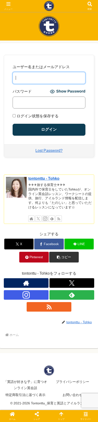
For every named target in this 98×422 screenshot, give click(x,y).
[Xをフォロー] (38, 219)
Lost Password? (49, 151)
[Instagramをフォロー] (45, 219)
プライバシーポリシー (72, 382)
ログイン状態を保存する (37, 116)
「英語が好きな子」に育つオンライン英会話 (25, 385)
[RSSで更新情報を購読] (59, 219)
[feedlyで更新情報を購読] (52, 219)
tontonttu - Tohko (43, 178)
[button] (64, 257)
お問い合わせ (73, 395)
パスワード (22, 91)
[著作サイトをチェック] (31, 219)
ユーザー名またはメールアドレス (41, 67)
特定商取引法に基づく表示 (25, 395)
